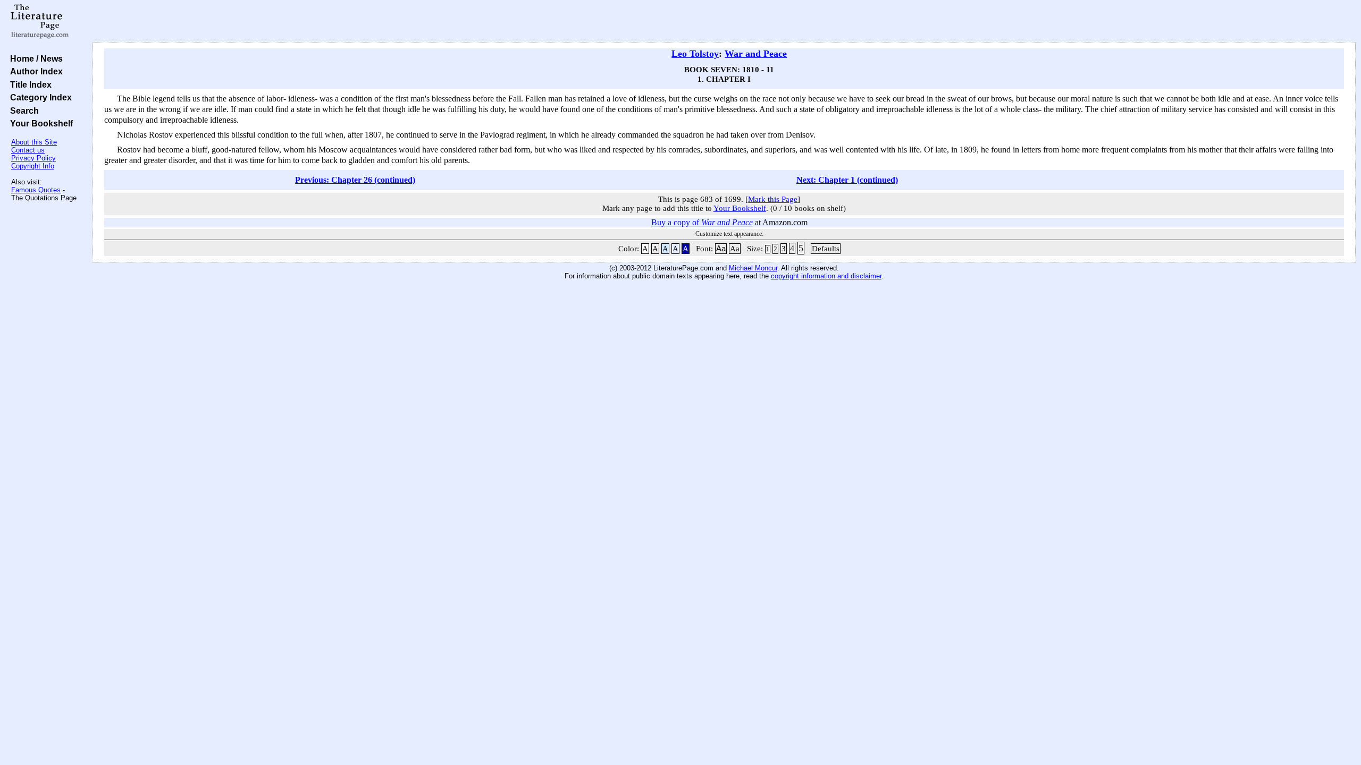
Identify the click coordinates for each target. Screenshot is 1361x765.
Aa (721, 248)
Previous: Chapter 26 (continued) (355, 179)
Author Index (34, 71)
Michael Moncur (753, 268)
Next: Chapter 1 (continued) (847, 179)
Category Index (39, 97)
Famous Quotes (36, 190)
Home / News (34, 58)
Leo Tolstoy (695, 53)
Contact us (28, 150)
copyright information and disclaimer (826, 276)
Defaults (825, 248)
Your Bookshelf (39, 123)
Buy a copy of (702, 222)
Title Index (29, 84)
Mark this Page (772, 199)
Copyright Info (32, 166)
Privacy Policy (33, 158)
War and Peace (756, 53)
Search (22, 110)
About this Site (34, 142)
